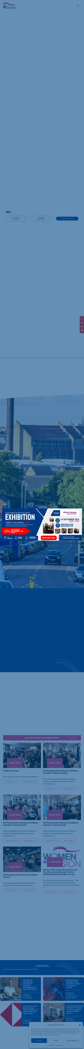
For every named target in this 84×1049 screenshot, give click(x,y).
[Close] (78, 512)
